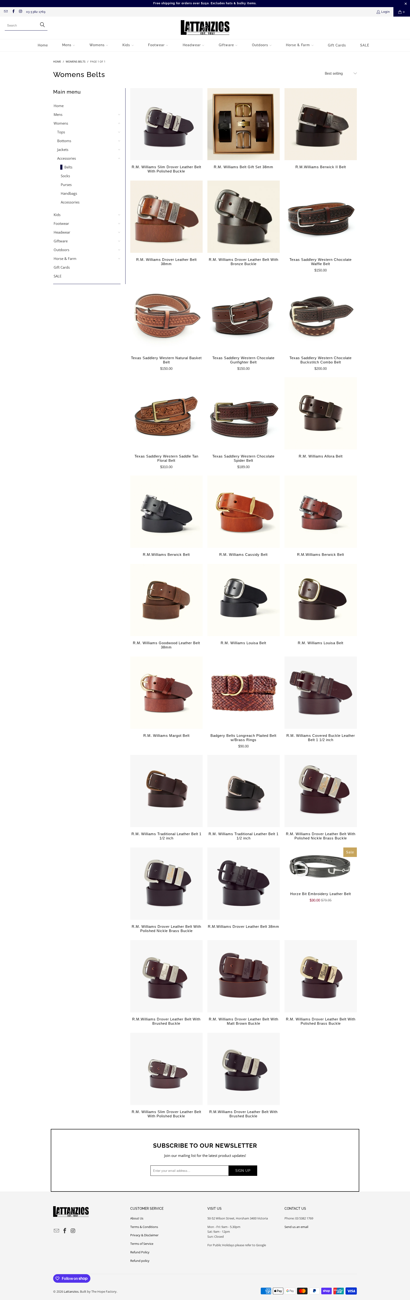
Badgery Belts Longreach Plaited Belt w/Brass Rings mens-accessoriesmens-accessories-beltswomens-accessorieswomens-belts (243, 693)
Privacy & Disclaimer (144, 1235)
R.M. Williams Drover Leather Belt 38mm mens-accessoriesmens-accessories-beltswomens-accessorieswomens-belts (166, 217)
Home (59, 105)
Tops (61, 132)
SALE (57, 276)
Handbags (69, 193)
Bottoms (64, 140)
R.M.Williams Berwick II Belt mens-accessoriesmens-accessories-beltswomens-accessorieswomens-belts (320, 124)
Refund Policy (139, 1252)
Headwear (62, 232)
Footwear (61, 223)
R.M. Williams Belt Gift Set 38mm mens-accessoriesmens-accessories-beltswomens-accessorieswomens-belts (243, 124)
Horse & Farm (65, 258)
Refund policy (139, 1261)
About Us (136, 1218)
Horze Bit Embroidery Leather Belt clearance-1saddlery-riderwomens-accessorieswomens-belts (320, 867)
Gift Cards (62, 267)
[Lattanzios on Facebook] (13, 12)
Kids (57, 214)
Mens (58, 114)
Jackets (62, 149)
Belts (68, 167)
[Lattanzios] (205, 28)
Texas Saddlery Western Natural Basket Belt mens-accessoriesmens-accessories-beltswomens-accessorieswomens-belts (166, 315)
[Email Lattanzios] (6, 12)
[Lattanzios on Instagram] (21, 12)
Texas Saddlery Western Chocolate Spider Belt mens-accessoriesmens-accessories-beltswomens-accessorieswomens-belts (243, 413)
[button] (68, 45)
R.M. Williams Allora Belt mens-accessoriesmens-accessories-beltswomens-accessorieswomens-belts (320, 413)
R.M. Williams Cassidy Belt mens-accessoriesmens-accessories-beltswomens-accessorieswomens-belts (243, 512)
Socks (65, 175)
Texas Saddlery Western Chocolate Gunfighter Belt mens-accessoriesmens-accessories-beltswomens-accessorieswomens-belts (243, 315)
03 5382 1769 (36, 12)
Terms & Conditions (144, 1227)
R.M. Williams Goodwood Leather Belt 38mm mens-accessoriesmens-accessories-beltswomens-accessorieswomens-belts (166, 600)
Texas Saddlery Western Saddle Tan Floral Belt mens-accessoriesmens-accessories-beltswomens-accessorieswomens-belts (166, 413)
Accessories (66, 158)
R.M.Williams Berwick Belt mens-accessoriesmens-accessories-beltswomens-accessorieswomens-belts (166, 512)
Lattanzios (71, 1291)
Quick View (320, 227)
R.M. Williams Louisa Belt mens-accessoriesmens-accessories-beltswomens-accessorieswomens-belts (243, 600)
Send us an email (296, 1227)
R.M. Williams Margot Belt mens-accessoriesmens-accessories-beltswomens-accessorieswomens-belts (166, 693)
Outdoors (61, 249)
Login (385, 12)
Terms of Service (141, 1243)
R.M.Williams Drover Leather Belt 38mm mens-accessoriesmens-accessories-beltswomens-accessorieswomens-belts (243, 883)
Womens (61, 123)
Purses (66, 184)
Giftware (61, 241)
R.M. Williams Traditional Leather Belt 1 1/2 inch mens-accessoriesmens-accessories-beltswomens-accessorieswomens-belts (166, 791)
